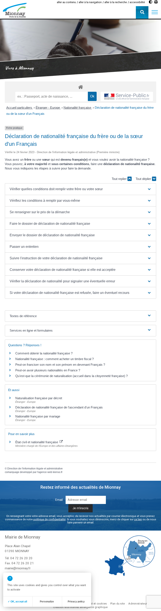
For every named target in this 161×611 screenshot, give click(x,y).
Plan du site (117, 603)
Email (59, 500)
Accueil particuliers (19, 107)
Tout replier (119, 179)
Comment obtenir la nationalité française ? (44, 353)
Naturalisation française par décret (38, 398)
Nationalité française (78, 107)
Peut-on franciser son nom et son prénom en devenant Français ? (60, 364)
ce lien (138, 519)
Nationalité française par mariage (37, 416)
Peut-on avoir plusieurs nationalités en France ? (47, 370)
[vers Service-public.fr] (127, 96)
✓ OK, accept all (17, 601)
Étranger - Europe (48, 107)
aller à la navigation (90, 2)
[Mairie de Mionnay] (14, 10)
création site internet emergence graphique (80, 607)
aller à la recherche (115, 2)
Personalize (47, 601)
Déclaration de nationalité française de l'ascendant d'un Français (59, 407)
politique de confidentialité (49, 519)
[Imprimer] (156, 2)
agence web (45, 472)
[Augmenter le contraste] (150, 2)
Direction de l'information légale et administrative (35, 468)
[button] (154, 12)
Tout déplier (144, 179)
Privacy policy (76, 601)
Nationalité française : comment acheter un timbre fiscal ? (54, 359)
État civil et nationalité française (37, 442)
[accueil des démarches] (80, 87)
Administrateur (137, 603)
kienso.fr (57, 472)
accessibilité (137, 2)
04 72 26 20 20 (21, 558)
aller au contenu (66, 2)
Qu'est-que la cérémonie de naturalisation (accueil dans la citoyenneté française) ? (71, 376)
